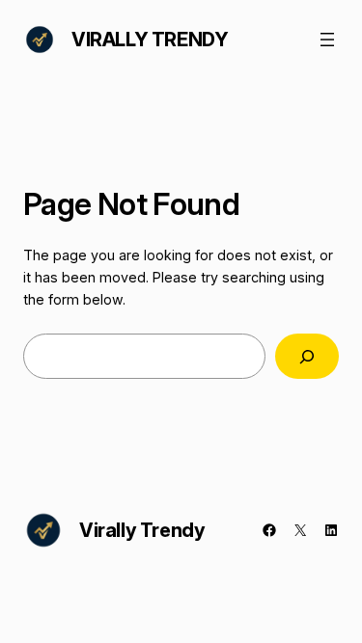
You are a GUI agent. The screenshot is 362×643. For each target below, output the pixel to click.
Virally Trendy (149, 39)
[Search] (307, 356)
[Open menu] (327, 39)
